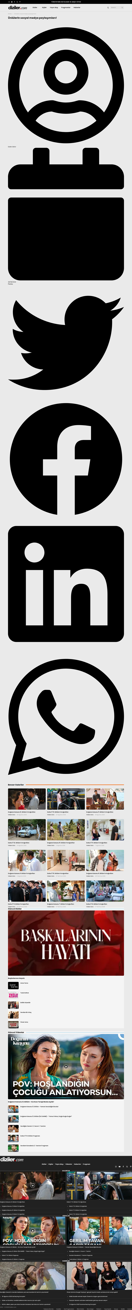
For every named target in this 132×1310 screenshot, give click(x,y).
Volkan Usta (11, 815)
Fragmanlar (65, 7)
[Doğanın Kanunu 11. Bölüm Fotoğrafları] (105, 799)
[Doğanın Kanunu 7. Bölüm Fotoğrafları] (66, 891)
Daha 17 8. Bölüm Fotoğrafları (96, 904)
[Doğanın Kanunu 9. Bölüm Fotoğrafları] (27, 860)
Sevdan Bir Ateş (25, 1012)
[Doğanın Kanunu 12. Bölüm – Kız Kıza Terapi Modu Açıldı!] (66, 1066)
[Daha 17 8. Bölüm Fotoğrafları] (105, 891)
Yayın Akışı (54, 7)
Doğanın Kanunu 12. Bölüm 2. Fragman (13, 1259)
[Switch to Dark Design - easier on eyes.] (108, 7)
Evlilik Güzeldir (25, 1003)
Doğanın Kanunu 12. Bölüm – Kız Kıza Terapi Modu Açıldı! (31, 1102)
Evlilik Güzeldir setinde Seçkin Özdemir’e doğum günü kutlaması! (88, 1296)
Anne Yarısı (24, 983)
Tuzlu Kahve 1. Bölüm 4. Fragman (79, 1259)
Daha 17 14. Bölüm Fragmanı (30, 1136)
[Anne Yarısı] (13, 985)
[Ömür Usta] (13, 1024)
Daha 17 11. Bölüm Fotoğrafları (96, 843)
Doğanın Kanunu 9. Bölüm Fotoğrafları (21, 873)
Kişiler (44, 7)
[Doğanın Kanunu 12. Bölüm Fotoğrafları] (27, 799)
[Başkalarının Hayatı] (66, 943)
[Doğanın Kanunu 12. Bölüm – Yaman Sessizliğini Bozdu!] (13, 1109)
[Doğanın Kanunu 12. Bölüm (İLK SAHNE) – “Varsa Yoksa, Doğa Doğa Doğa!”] (13, 1119)
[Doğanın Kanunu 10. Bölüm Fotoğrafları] (66, 829)
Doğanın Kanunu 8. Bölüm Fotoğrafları (99, 873)
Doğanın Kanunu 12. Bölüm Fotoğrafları (21, 812)
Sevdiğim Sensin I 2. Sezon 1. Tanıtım (33, 1126)
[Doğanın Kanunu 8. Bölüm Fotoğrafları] (105, 860)
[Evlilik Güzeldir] (13, 1005)
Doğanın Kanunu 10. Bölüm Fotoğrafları (61, 843)
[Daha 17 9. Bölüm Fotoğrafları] (27, 891)
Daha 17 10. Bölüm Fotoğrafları (58, 873)
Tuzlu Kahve (24, 993)
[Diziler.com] (18, 7)
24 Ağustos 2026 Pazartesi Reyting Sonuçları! (82, 1304)
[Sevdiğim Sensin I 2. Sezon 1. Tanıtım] (13, 1128)
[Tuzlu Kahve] (13, 995)
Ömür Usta (24, 1022)
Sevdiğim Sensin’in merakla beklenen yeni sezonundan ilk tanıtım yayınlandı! (24, 1292)
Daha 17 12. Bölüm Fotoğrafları (18, 843)
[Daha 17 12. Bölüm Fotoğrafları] (27, 829)
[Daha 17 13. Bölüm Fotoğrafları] (66, 799)
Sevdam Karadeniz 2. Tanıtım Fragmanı (34, 1146)
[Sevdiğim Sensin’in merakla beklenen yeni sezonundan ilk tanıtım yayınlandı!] (32, 1276)
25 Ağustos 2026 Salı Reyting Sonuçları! (13, 1296)
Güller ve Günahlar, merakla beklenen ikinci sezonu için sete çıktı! (21, 1300)
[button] (66, 343)
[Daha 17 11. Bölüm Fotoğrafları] (105, 829)
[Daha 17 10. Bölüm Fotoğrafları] (66, 860)
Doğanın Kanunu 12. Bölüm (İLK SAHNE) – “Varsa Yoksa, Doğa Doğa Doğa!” (46, 1116)
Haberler (77, 7)
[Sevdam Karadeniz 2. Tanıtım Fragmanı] (13, 1148)
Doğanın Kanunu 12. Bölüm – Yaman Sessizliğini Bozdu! (39, 1107)
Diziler (35, 7)
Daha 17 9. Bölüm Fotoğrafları (18, 904)
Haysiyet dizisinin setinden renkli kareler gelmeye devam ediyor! (88, 1300)
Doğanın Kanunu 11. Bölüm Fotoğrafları (99, 812)
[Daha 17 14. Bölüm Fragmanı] (13, 1138)
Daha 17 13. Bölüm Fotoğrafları (57, 812)
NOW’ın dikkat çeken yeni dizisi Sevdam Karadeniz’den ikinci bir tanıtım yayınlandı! (26, 1304)
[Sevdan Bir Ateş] (13, 1015)
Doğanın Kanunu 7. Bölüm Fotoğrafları (60, 904)
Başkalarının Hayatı (16, 978)
